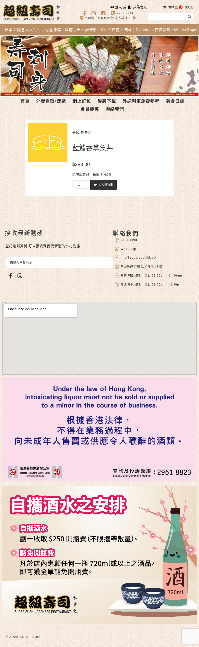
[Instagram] (20, 276)
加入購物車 (106, 184)
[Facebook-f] (11, 276)
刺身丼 (86, 132)
